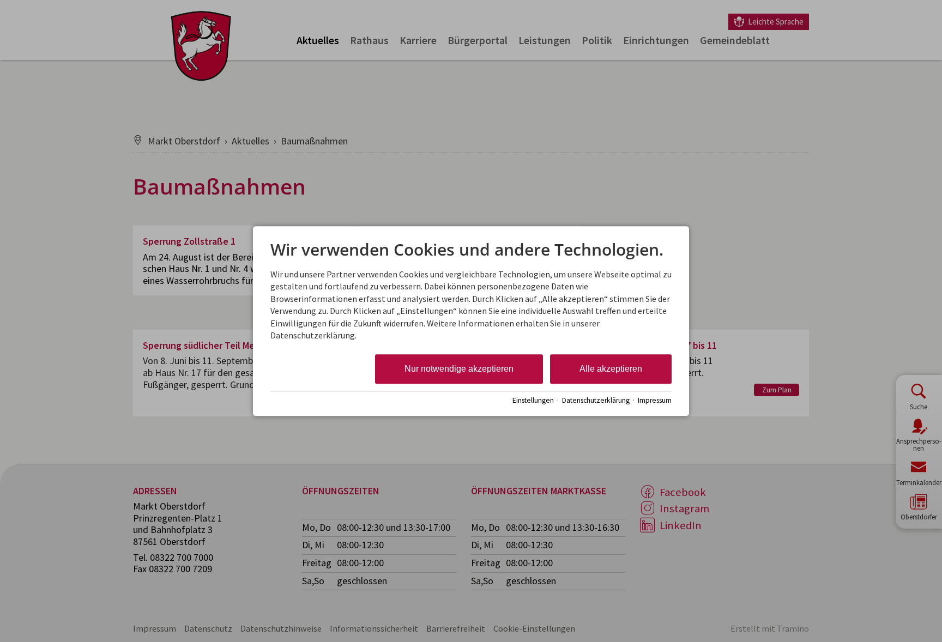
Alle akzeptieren (610, 369)
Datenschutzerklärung (596, 400)
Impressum (655, 400)
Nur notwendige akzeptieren (459, 369)
